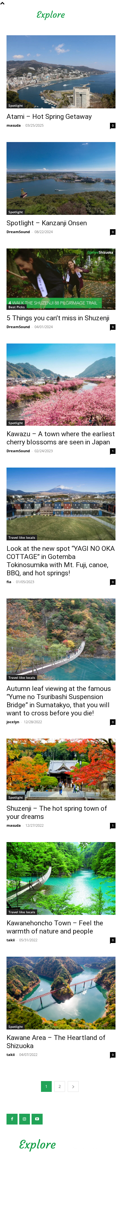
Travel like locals (21, 537)
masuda (14, 125)
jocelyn (13, 721)
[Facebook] (12, 1119)
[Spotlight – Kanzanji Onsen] (61, 178)
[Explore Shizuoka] (61, 1145)
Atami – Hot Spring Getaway (49, 116)
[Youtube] (37, 1119)
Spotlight (15, 105)
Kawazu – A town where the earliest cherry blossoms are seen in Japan (61, 438)
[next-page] (73, 1086)
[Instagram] (24, 1119)
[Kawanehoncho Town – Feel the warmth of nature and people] (61, 878)
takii (11, 939)
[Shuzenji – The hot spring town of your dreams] (61, 769)
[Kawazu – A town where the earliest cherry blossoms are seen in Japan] (61, 384)
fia (9, 581)
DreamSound (18, 231)
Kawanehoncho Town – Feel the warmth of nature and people (55, 927)
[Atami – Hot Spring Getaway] (61, 71)
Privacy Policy (61, 1170)
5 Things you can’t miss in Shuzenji (58, 318)
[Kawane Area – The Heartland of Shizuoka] (61, 993)
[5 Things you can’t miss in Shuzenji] (61, 279)
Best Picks (16, 307)
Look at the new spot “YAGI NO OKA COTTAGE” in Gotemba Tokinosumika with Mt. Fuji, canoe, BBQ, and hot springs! (61, 561)
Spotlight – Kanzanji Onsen (47, 223)
